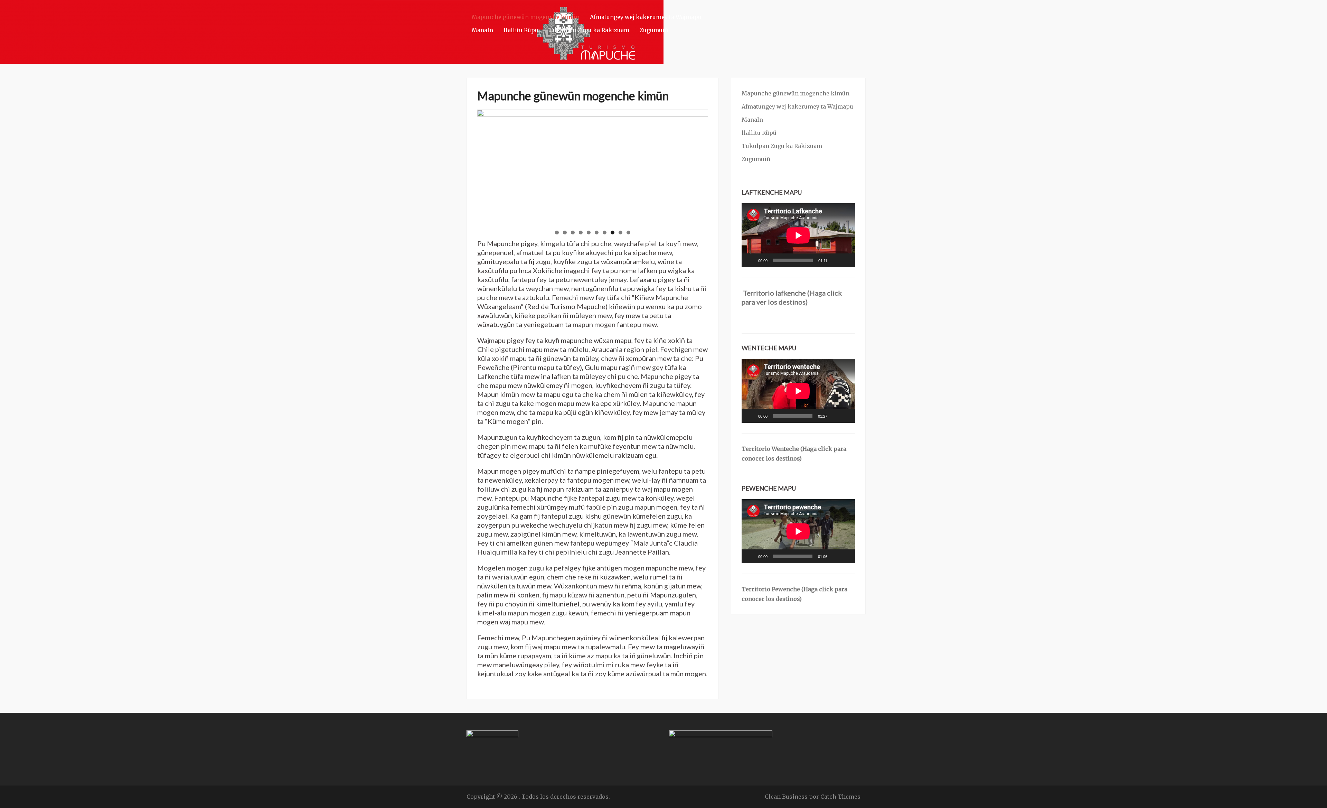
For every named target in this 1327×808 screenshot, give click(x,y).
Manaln (482, 30)
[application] (798, 235)
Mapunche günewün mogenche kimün (526, 16)
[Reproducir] (750, 260)
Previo (465, 165)
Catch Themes (840, 796)
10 (628, 232)
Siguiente (720, 165)
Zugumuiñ (654, 30)
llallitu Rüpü (520, 30)
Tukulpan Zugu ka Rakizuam (589, 30)
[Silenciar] (834, 260)
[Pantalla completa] (846, 260)
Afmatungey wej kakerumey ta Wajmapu (646, 16)
